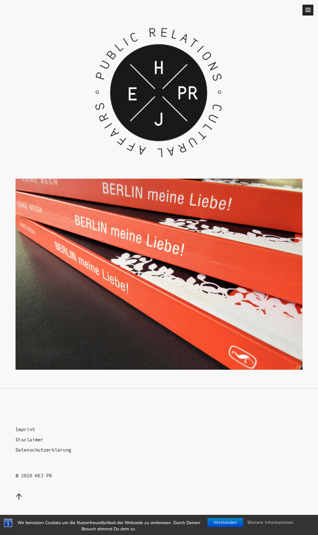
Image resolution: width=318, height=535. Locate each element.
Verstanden (225, 522)
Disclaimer (29, 440)
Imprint (25, 429)
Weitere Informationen (270, 522)
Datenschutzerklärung (43, 450)
